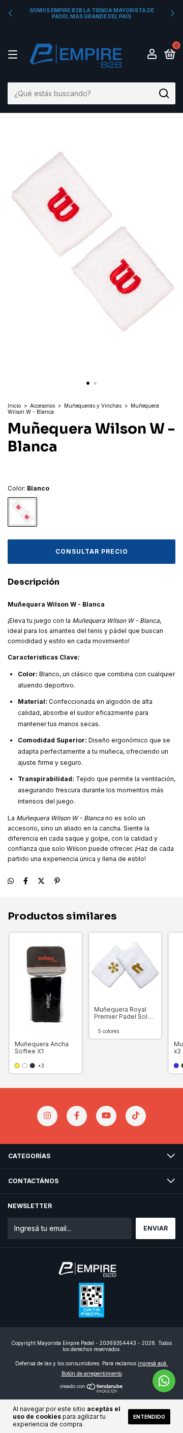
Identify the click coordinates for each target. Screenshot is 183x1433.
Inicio (14, 406)
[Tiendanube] (92, 1390)
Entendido (149, 1417)
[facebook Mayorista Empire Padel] (77, 1116)
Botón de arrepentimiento (92, 1373)
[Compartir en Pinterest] (57, 880)
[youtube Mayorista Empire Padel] (106, 1116)
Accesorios (42, 406)
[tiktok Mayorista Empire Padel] (136, 1116)
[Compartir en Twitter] (41, 880)
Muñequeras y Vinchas (92, 406)
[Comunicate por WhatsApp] (163, 1380)
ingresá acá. (153, 1363)
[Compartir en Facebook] (25, 880)
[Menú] (14, 55)
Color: (28, 488)
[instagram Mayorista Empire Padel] (47, 1116)
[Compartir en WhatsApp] (11, 880)
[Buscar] (163, 93)
